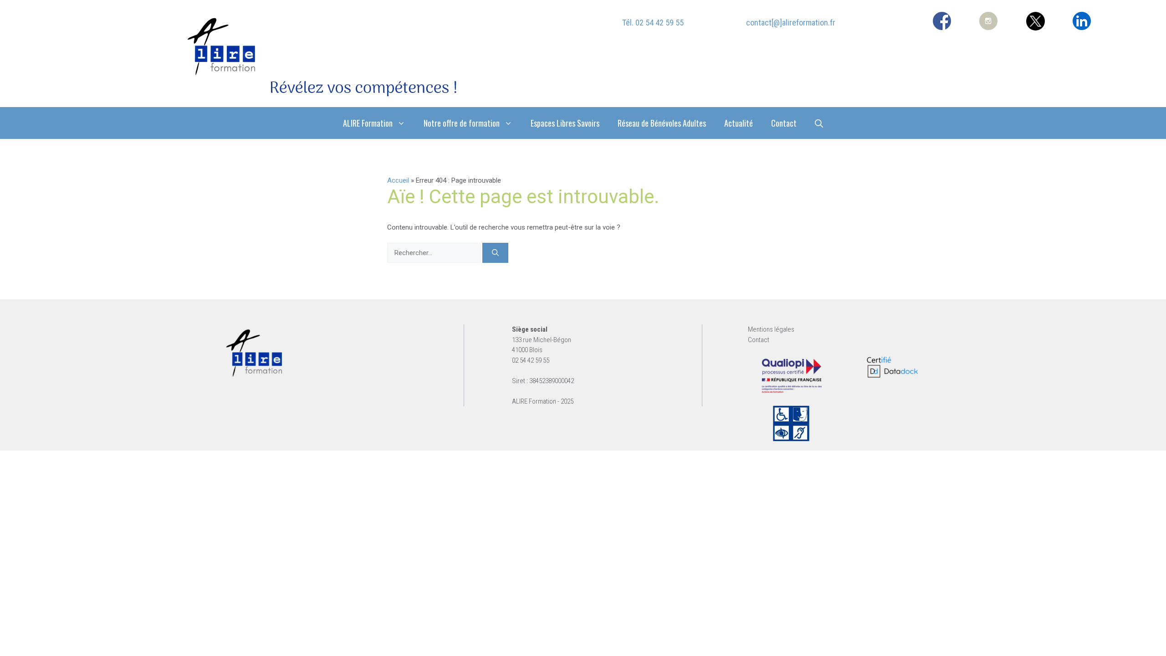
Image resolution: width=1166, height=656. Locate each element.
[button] (819, 123)
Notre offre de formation (462, 123)
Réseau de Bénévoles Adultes (662, 123)
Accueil (398, 180)
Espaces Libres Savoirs (565, 123)
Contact (784, 123)
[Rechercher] (495, 253)
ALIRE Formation (368, 123)
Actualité (738, 123)
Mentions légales (771, 329)
